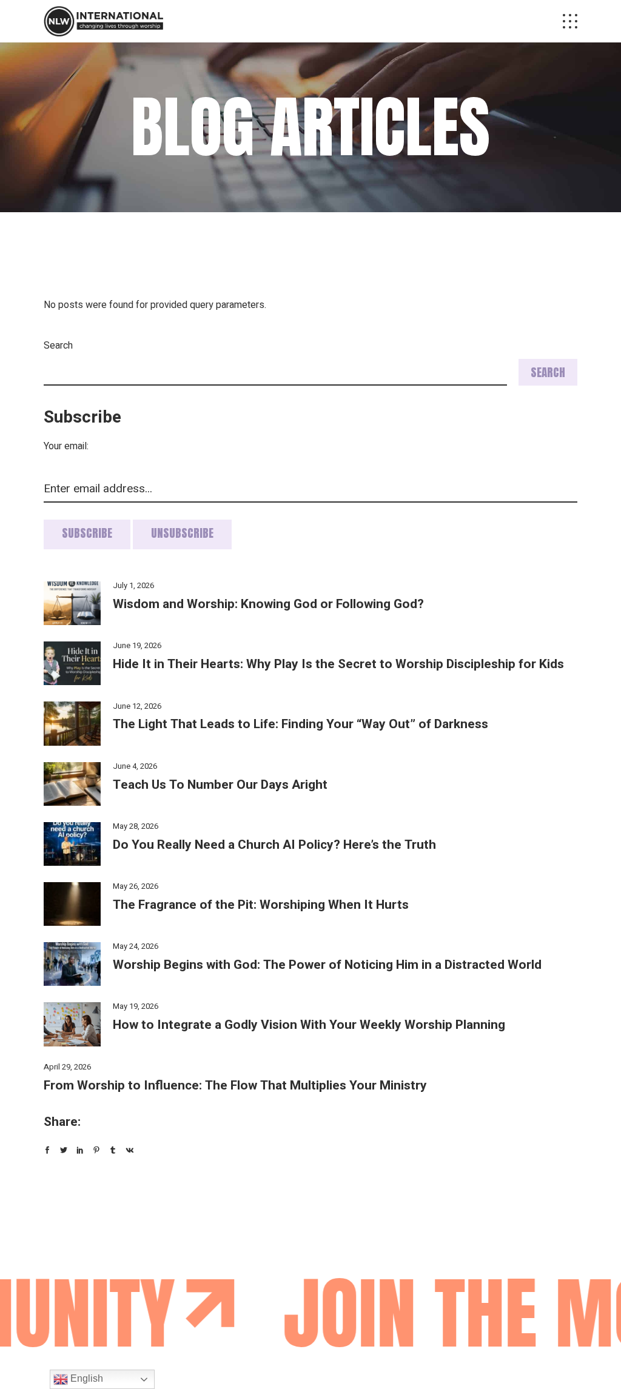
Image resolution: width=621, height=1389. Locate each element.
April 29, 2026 (67, 1067)
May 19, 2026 (135, 1006)
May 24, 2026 (135, 946)
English (85, 1378)
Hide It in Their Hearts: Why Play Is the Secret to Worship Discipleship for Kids (338, 664)
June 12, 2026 (137, 706)
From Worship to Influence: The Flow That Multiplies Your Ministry (235, 1085)
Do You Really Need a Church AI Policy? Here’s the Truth (274, 844)
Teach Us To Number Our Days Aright (220, 784)
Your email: (66, 446)
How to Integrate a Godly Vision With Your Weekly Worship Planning (309, 1025)
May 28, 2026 (135, 826)
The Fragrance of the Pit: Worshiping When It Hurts (261, 904)
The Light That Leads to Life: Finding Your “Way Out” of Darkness (300, 724)
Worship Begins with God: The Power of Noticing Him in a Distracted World (327, 965)
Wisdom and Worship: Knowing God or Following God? (268, 604)
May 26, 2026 (135, 886)
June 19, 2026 (137, 645)
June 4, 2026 (135, 766)
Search (58, 345)
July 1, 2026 (133, 585)
